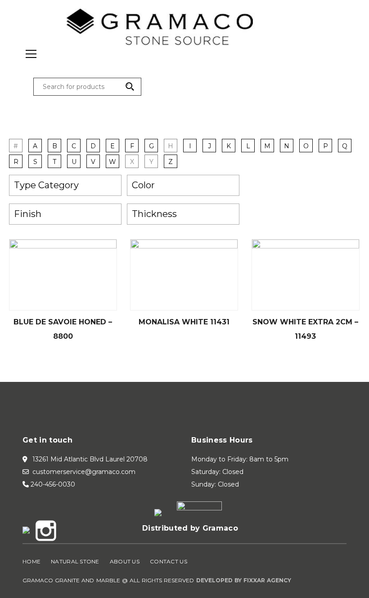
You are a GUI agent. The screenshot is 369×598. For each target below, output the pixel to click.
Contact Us (168, 561)
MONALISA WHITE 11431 (184, 322)
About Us (125, 561)
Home (31, 561)
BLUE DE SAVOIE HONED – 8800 (63, 329)
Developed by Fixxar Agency (244, 580)
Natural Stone (75, 561)
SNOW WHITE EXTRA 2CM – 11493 (305, 329)
